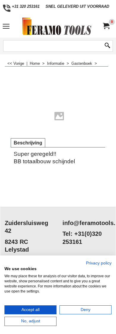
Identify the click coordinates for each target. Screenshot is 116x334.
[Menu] (6, 27)
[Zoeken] (107, 46)
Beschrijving (28, 142)
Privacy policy (99, 263)
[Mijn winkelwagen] (105, 26)
